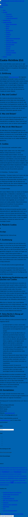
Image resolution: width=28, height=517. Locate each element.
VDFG (15, 482)
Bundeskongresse (7, 443)
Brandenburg (9, 30)
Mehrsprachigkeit (15, 480)
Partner (5, 56)
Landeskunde (2, 478)
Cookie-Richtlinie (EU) (11, 18)
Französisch (17, 471)
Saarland (8, 46)
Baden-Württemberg (11, 24)
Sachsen (8, 48)
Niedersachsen (10, 40)
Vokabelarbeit (19, 482)
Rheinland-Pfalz (10, 44)
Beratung (5, 445)
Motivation (21, 480)
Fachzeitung (23, 469)
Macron (10, 480)
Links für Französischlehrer (10, 510)
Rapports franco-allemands (10, 504)
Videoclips (5, 502)
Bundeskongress (22, 467)
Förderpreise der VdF (8, 441)
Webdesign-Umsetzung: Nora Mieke (13, 514)
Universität (8, 482)
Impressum (9, 14)
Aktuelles (5, 437)
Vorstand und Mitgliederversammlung (13, 439)
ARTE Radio (6, 506)
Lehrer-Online (6, 496)
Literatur (7, 480)
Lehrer (6, 478)
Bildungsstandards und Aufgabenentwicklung (11, 467)
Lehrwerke (16, 478)
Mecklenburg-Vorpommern (13, 38)
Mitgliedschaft (7, 20)
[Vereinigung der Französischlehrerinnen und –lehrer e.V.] (14, 3)
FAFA (26, 469)
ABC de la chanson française (10, 500)
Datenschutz (9, 16)
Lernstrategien (2, 480)
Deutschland (18, 469)
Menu (1, 7)
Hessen (8, 36)
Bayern (8, 26)
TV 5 (4, 508)
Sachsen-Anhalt (10, 50)
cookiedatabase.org (5, 420)
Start (4, 10)
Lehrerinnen (11, 478)
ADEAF (1, 467)
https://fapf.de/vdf (14, 77)
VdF (12, 482)
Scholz (24, 480)
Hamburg (8, 34)
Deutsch (14, 469)
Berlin (7, 28)
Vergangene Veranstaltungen (7, 459)
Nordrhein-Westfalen (11, 42)
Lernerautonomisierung (23, 478)
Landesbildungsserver (8, 498)
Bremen (8, 32)
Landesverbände (7, 22)
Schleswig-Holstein (11, 52)
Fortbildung (5, 471)
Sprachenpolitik (3, 482)
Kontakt (5, 12)
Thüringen (8, 54)
